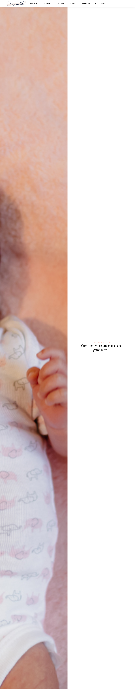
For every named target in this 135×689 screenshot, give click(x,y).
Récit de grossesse (105, 343)
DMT (102, 3)
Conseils (73, 3)
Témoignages (85, 3)
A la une (93, 343)
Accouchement (47, 3)
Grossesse (33, 3)
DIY (96, 3)
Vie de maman (61, 3)
